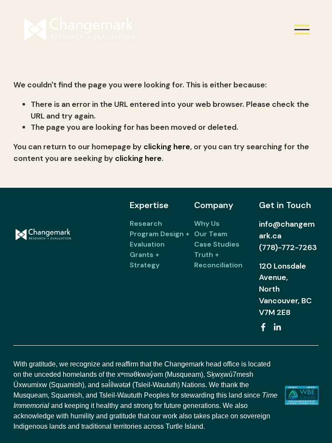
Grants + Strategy (145, 260)
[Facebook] (263, 327)
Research (146, 223)
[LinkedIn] (277, 327)
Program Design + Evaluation (159, 239)
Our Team (210, 233)
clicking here (167, 146)
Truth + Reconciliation (218, 260)
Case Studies (216, 244)
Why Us (207, 223)
